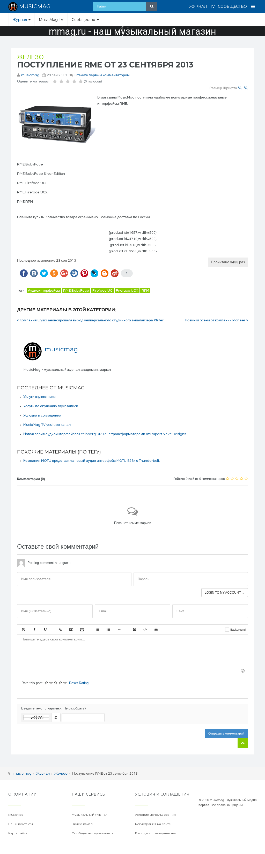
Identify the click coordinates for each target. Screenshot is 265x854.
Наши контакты (20, 824)
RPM (145, 290)
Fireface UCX (127, 290)
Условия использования (155, 815)
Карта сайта (17, 833)
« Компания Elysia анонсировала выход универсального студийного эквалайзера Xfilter (90, 320)
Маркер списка (119, 629)
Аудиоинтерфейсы (44, 290)
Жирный (23, 629)
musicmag (30, 75)
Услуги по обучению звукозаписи (50, 406)
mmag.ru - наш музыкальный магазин (132, 31)
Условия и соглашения (42, 415)
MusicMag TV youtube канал (47, 425)
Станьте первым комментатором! (102, 75)
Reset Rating (79, 683)
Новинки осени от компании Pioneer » (216, 320)
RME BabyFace (76, 290)
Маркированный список (97, 629)
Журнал (198, 6)
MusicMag (16, 815)
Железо (30, 57)
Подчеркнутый (45, 629)
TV (212, 6)
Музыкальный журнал (89, 815)
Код (145, 629)
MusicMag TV (51, 19)
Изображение (71, 629)
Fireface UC (102, 290)
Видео (82, 629)
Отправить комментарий (226, 733)
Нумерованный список (108, 629)
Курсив (34, 629)
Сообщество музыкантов (92, 833)
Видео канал (82, 824)
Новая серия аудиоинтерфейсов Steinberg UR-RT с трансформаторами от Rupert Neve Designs (104, 434)
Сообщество (232, 6)
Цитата (134, 629)
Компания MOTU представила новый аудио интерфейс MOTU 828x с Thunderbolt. (91, 461)
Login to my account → (225, 592)
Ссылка (60, 629)
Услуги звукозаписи (39, 397)
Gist (156, 629)
